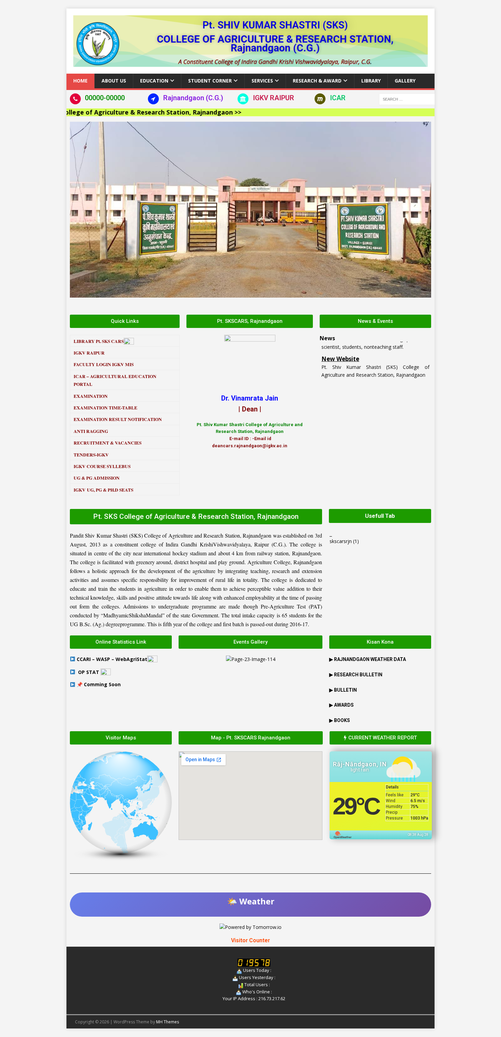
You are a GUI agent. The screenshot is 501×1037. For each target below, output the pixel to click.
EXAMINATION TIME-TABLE (105, 407)
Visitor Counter (250, 940)
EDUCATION (154, 80)
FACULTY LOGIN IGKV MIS (104, 364)
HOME (80, 80)
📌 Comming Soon (98, 684)
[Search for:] (407, 98)
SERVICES (262, 80)
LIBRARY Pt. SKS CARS (99, 341)
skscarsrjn (341, 541)
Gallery (405, 80)
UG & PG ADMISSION (97, 478)
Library (371, 80)
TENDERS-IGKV (91, 454)
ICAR (338, 98)
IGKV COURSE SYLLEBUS (102, 466)
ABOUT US (114, 80)
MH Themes (167, 1022)
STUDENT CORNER (210, 80)
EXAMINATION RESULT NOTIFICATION (118, 419)
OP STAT (89, 672)
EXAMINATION (91, 396)
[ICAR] (320, 98)
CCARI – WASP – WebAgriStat (112, 659)
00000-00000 (105, 98)
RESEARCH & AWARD (317, 80)
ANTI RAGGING (91, 431)
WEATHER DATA (370, 659)
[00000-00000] (75, 98)
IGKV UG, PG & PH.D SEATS (103, 489)
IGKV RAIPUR (273, 98)
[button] (76, 209)
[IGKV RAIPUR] (243, 98)
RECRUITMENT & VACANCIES (107, 442)
